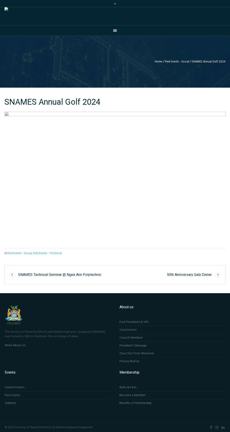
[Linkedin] (223, 427)
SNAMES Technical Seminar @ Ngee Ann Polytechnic (59, 274)
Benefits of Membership (135, 403)
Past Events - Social (177, 61)
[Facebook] (211, 427)
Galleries (10, 403)
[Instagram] (217, 427)
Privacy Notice (129, 361)
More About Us (15, 345)
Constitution (128, 329)
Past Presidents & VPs (133, 322)
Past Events (12, 395)
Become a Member (132, 395)
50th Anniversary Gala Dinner (189, 274)
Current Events (14, 387)
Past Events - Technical (47, 253)
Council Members (131, 337)
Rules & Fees (127, 387)
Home (158, 61)
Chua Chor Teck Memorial (136, 353)
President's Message (133, 345)
